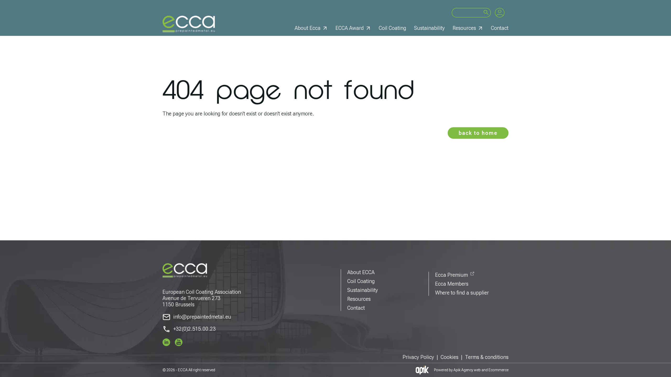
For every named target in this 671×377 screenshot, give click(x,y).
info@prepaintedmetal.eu (202, 317)
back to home (478, 133)
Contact (499, 28)
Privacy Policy (418, 357)
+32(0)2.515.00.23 (194, 329)
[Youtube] (179, 342)
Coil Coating (392, 28)
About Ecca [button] (308, 28)
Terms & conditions (486, 357)
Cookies (449, 357)
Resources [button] (464, 28)
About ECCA (361, 272)
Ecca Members (451, 284)
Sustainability (429, 28)
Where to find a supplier (462, 293)
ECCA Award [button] (350, 28)
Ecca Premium (451, 275)
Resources (359, 299)
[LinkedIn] (166, 342)
